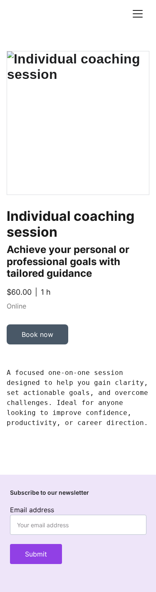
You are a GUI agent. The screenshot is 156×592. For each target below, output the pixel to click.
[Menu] (138, 14)
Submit (36, 554)
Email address (32, 510)
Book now (37, 334)
